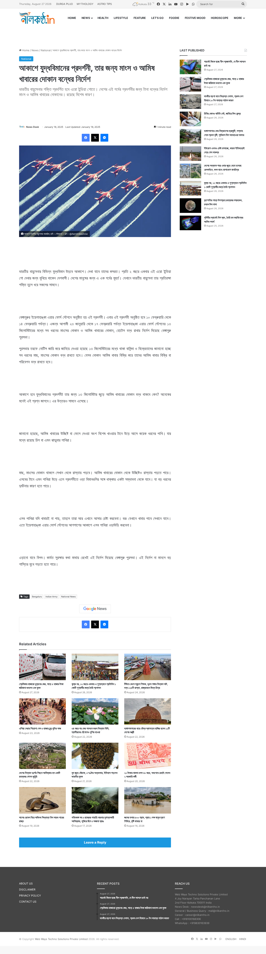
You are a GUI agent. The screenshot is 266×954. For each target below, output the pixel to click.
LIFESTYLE (121, 17)
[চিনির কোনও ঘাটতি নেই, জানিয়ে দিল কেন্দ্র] (190, 119)
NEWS (86, 17)
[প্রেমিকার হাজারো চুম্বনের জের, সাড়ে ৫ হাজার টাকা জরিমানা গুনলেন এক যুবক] (42, 667)
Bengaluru (37, 596)
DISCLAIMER (27, 889)
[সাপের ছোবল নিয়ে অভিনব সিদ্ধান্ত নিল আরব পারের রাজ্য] (42, 800)
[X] (95, 138)
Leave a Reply (95, 842)
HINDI (242, 939)
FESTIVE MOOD (195, 17)
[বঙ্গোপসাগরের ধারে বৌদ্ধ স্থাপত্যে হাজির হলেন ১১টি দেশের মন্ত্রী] (147, 711)
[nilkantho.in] (37, 18)
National (46, 50)
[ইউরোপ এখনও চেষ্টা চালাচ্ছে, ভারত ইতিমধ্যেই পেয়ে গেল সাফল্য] (190, 153)
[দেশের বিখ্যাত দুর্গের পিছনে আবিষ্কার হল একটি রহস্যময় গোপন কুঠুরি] (42, 756)
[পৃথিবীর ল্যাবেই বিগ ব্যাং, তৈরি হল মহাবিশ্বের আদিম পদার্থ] (190, 223)
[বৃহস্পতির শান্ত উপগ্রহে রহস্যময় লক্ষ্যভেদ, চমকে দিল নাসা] (190, 205)
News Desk (32, 126)
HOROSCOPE (219, 17)
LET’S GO (157, 17)
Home (25, 50)
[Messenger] (104, 138)
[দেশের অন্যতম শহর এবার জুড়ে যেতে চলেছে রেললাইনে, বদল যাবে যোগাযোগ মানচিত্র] (190, 171)
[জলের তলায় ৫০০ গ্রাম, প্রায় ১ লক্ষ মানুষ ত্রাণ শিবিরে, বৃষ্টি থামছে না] (147, 800)
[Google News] (95, 609)
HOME (72, 17)
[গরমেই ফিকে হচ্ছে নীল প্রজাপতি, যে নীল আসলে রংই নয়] (190, 67)
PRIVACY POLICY (30, 895)
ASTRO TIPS (104, 3)
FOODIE (174, 17)
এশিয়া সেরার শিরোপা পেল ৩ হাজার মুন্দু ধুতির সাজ (40, 728)
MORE (238, 17)
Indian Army (51, 596)
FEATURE (140, 17)
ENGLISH (230, 939)
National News (68, 596)
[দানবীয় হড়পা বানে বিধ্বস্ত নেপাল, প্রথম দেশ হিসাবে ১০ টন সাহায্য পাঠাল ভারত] (190, 101)
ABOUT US (26, 883)
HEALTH (103, 17)
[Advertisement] (133, 32)
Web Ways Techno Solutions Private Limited (61, 939)
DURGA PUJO (64, 3)
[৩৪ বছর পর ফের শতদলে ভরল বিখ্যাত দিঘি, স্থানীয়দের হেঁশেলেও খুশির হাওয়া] (95, 711)
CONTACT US (27, 901)
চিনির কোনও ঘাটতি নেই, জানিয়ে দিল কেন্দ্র (222, 113)
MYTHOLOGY (85, 3)
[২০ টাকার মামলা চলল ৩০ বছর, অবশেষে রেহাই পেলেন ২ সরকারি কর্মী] (147, 756)
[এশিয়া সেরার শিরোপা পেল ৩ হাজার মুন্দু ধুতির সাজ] (42, 711)
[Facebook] (86, 138)
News (35, 50)
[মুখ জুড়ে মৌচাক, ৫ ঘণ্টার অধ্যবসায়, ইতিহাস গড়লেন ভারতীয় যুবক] (95, 756)
